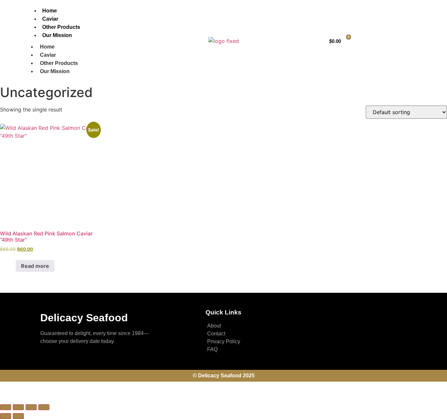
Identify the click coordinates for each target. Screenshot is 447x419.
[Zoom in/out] (5, 407)
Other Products (61, 27)
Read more (35, 266)
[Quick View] (12, 266)
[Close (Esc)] (43, 407)
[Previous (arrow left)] (5, 416)
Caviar (50, 19)
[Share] (31, 407)
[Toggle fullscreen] (18, 407)
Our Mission (57, 35)
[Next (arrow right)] (18, 416)
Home (49, 10)
